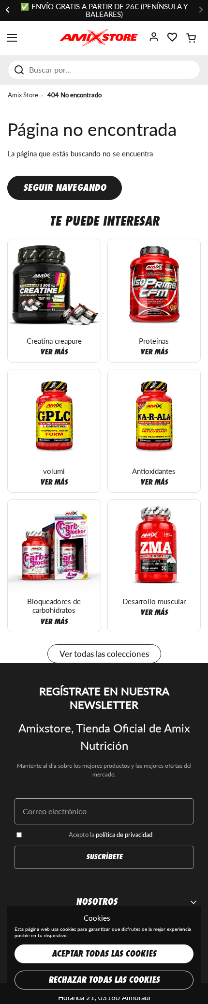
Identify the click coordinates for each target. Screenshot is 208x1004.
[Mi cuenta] (154, 40)
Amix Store (23, 95)
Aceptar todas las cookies (104, 954)
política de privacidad (124, 834)
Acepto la (110, 834)
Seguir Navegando (64, 187)
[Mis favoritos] (172, 40)
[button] (191, 37)
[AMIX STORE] (98, 37)
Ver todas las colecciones (104, 654)
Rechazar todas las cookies (104, 980)
